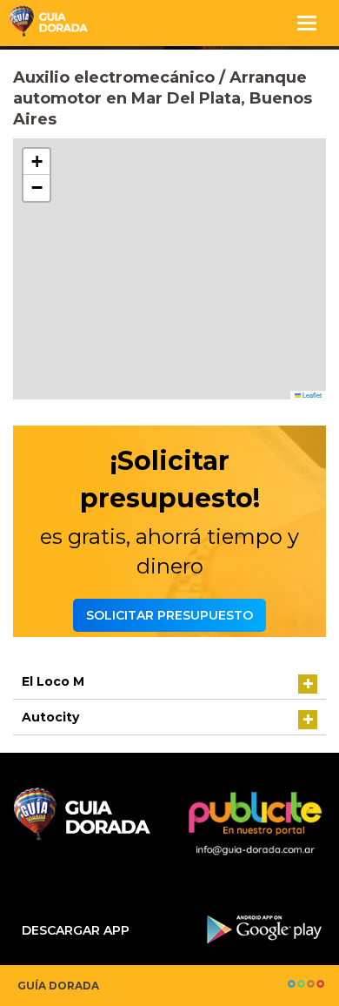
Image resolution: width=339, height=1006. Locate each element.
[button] (36, 162)
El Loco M (53, 681)
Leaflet (311, 394)
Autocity (50, 717)
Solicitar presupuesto (169, 615)
